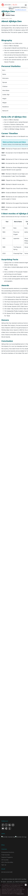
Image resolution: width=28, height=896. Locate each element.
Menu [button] (24, 5)
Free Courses (5, 854)
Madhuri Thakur (10, 15)
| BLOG (14, 5)
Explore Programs (7, 857)
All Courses (4, 859)
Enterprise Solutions (7, 852)
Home (10, 7)
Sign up (3, 865)
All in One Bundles (7, 862)
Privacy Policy (20, 893)
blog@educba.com (20, 9)
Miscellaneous (16, 7)
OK (26, 884)
